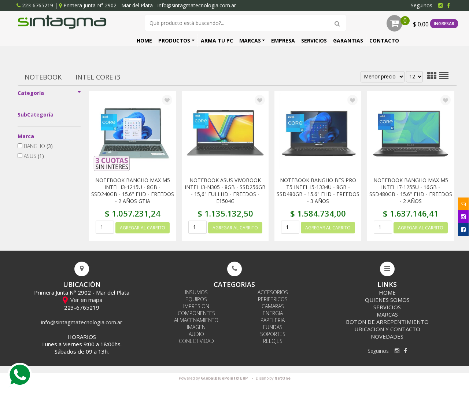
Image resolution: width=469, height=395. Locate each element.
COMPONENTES (196, 313)
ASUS (33, 155)
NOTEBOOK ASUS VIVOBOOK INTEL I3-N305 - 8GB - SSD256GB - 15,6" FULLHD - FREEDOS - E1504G (225, 190)
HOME (144, 40)
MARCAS (250, 40)
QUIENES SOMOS (387, 299)
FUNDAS (272, 327)
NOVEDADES (387, 336)
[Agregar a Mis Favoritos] (167, 100)
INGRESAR (444, 24)
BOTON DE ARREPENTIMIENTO (387, 321)
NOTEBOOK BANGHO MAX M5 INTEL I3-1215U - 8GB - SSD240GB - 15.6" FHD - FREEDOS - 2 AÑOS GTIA (132, 190)
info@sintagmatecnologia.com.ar (197, 5)
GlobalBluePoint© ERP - (217, 378)
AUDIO (196, 334)
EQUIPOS (196, 299)
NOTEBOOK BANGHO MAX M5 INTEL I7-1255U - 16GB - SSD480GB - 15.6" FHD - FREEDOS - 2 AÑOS (410, 190)
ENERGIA (273, 313)
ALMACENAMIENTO (196, 320)
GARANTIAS (348, 40)
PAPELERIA (273, 320)
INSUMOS (196, 292)
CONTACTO (384, 40)
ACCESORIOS (273, 292)
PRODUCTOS (174, 40)
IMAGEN (196, 327)
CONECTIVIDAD (196, 340)
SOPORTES (272, 334)
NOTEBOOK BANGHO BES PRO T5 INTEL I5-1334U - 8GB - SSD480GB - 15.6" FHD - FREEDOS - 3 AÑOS (318, 190)
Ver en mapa (85, 299)
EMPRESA (283, 40)
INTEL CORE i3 (97, 77)
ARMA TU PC (217, 40)
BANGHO (37, 146)
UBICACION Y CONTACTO (387, 329)
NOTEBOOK (43, 77)
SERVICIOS (314, 40)
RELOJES (272, 340)
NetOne (273, 378)
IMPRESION (196, 306)
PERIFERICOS (273, 299)
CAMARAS (273, 306)
